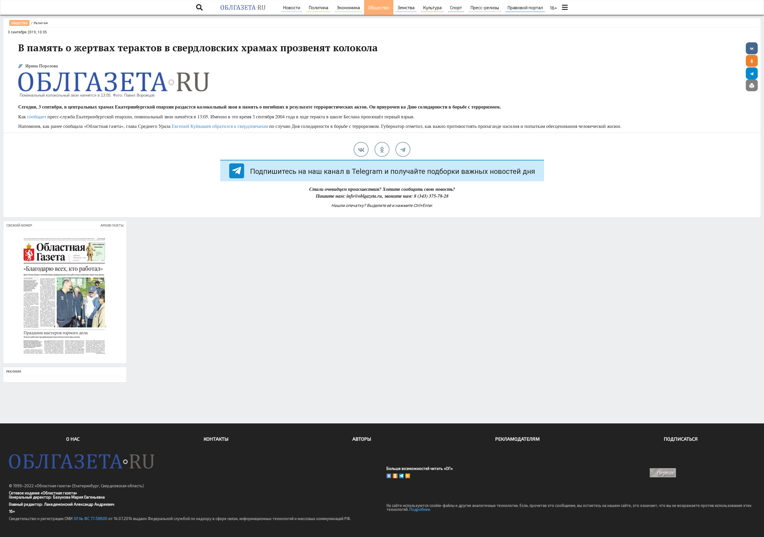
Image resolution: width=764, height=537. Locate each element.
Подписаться (681, 439)
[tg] (402, 149)
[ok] (382, 149)
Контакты (216, 439)
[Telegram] (752, 73)
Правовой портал (525, 7)
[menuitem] (291, 7)
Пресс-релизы (484, 7)
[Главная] (243, 7)
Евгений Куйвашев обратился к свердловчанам (220, 126)
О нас (73, 439)
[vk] (361, 149)
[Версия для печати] (752, 85)
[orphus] (663, 472)
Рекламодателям (517, 439)
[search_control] (199, 7)
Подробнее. (420, 509)
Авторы (361, 439)
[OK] (395, 475)
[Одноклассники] (752, 61)
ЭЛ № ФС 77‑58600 (90, 518)
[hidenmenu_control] (564, 7)
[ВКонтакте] (752, 48)
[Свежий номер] (65, 296)
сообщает (36, 116)
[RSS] (407, 475)
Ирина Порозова (41, 66)
